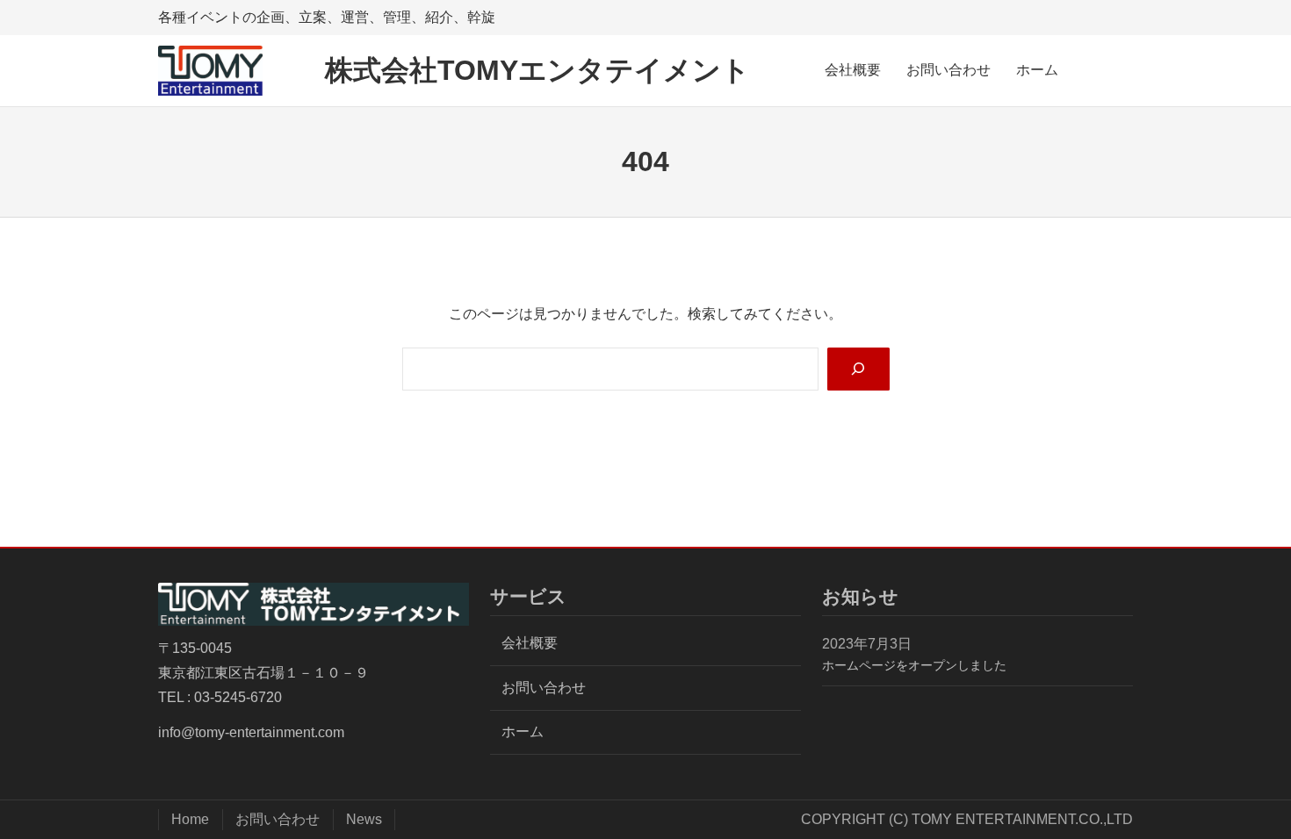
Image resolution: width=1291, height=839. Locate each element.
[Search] (858, 369)
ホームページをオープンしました (914, 665)
